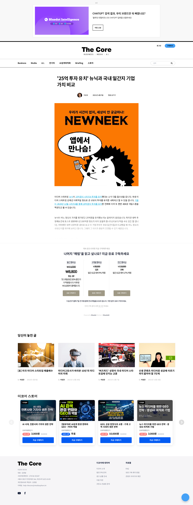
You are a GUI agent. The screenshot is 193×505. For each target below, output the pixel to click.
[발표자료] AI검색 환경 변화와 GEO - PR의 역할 (74, 425)
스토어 (90, 63)
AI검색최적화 (65, 63)
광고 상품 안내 (101, 476)
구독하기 (170, 46)
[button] (181, 422)
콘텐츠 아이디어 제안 (133, 476)
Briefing (79, 63)
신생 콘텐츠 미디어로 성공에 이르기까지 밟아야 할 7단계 (156, 372)
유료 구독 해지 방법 (132, 472)
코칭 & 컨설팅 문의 (103, 484)
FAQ (127, 469)
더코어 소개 (100, 469)
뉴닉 (71, 196)
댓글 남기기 (112, 95)
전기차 (52, 63)
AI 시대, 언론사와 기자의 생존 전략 (37, 424)
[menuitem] (88, 54)
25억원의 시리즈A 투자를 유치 (88, 196)
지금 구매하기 (38, 440)
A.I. (107, 54)
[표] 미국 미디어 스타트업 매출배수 (35, 370)
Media (100, 54)
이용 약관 (99, 480)
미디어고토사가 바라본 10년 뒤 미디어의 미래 (76, 372)
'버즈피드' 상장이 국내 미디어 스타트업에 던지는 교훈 (115, 372)
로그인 (159, 46)
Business (88, 54)
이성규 (86, 95)
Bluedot (93, 315)
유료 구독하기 (71, 293)
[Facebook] (25, 493)
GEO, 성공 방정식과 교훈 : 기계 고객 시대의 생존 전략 (115, 425)
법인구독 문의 (101, 472)
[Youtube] (19, 493)
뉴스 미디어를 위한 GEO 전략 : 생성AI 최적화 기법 (154, 425)
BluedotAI (106, 315)
